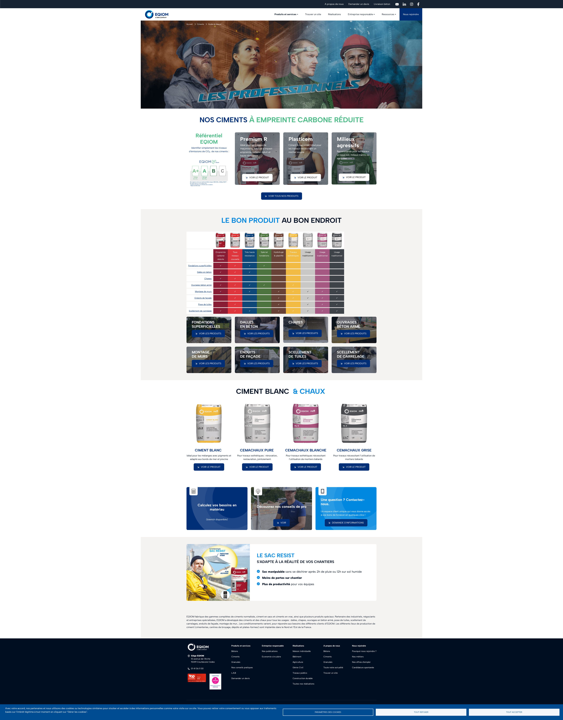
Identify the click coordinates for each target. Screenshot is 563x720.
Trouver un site (313, 14)
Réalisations (334, 14)
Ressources (388, 14)
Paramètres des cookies (328, 712)
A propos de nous (334, 4)
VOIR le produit (211, 467)
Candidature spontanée (363, 667)
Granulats (235, 662)
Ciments (200, 24)
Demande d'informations (348, 522)
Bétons (234, 651)
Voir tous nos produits (283, 196)
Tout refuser (421, 712)
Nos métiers (358, 656)
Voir (283, 522)
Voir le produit (356, 177)
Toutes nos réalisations (303, 684)
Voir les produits (210, 333)
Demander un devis (358, 4)
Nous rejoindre (411, 14)
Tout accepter (514, 712)
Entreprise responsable (360, 14)
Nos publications (270, 651)
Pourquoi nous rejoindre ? (364, 651)
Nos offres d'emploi (361, 662)
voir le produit (259, 177)
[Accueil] (158, 14)
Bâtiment (297, 656)
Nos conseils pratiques (242, 667)
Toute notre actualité (333, 667)
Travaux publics (300, 673)
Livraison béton (382, 4)
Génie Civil (298, 667)
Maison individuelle (302, 651)
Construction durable (303, 678)
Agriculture (298, 662)
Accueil (189, 24)
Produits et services (285, 14)
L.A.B (233, 673)
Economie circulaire (271, 656)
